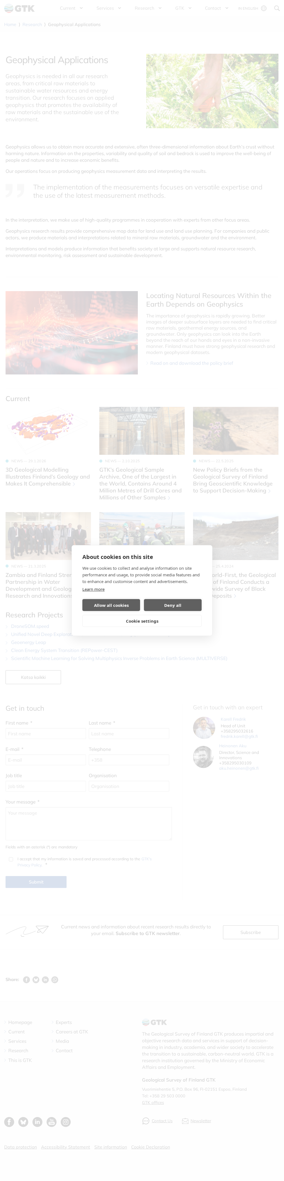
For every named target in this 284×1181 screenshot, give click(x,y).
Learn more (93, 589)
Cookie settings (142, 621)
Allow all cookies (111, 605)
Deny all (172, 605)
